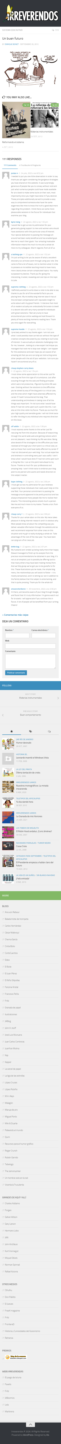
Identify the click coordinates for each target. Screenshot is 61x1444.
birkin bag (15, 547)
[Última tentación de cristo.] (8, 772)
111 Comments (10, 165)
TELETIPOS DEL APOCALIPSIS (28, 798)
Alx (47, 1435)
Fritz (7, 1000)
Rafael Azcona (11, 1271)
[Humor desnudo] (8, 744)
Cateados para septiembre (29, 856)
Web (7, 640)
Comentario (10, 651)
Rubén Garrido (11, 1157)
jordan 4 (14, 173)
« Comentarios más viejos (15, 614)
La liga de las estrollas (15, 1075)
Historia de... (22, 754)
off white (15, 426)
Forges (8, 1210)
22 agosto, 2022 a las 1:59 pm (34, 426)
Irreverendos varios (26, 782)
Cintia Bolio (10, 946)
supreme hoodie (18, 329)
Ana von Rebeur (12, 912)
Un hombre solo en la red (16, 1178)
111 (57, 30)
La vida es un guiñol (25, 875)
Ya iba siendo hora (24, 802)
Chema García (11, 939)
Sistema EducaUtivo (12, 30)
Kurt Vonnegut (11, 1251)
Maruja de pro (11, 1109)
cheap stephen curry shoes (22, 368)
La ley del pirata (24, 769)
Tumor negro (44, 843)
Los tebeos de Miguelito (27, 828)
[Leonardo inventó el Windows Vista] (8, 759)
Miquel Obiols (11, 1258)
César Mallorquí (12, 932)
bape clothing (16, 482)
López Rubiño (11, 1089)
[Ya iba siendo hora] (8, 802)
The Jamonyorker (13, 1171)
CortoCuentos (11, 953)
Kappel (8, 1062)
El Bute (8, 966)
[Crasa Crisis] (8, 845)
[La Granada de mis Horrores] (8, 817)
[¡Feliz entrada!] (8, 879)
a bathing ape (17, 254)
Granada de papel (13, 1007)
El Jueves (9, 1304)
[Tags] (30, 732)
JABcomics (10, 1398)
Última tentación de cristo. (28, 772)
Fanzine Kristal (11, 987)
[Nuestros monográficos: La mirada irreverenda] (8, 787)
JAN (6, 1237)
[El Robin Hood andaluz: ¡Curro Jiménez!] (8, 832)
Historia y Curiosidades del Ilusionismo (22, 1331)
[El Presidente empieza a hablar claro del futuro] (8, 860)
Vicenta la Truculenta (14, 1184)
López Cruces (11, 1082)
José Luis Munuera (13, 1035)
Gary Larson (10, 1224)
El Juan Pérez (11, 973)
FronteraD (9, 1324)
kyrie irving (15, 222)
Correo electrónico (40, 630)
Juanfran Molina (12, 1048)
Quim (7, 1137)
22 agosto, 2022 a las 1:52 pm (35, 222)
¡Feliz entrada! (22, 878)
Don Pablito (10, 1297)
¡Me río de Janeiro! (24, 739)
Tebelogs (9, 1164)
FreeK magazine (12, 1310)
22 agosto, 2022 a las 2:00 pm (37, 482)
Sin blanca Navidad (46, 875)
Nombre (9, 630)
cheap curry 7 (16, 514)
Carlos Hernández (13, 925)
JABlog (8, 1021)
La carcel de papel (13, 1069)
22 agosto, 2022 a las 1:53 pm (40, 287)
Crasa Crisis (21, 846)
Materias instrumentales (41, 131)
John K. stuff (10, 1028)
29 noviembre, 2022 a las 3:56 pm (42, 589)
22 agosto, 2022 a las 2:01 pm (34, 547)
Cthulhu (8, 1290)
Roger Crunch (11, 1150)
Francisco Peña (12, 994)
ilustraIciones (11, 1014)
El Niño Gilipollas (12, 980)
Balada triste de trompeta (16, 919)
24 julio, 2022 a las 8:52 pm (32, 173)
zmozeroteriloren (18, 589)
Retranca (9, 1338)
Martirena (9, 1411)
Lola (7, 1404)
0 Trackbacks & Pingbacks (30, 165)
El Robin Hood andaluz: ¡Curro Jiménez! (34, 831)
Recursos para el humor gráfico (19, 1144)
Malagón (9, 1103)
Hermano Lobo (12, 1230)
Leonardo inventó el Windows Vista (32, 757)
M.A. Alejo (9, 1096)
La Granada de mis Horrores (29, 816)
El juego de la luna (13, 1377)
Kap (6, 1055)
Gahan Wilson (11, 1217)
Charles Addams (12, 1203)
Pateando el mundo (14, 1130)
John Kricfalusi (11, 1244)
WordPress (28, 1435)
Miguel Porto (11, 1116)
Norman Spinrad (12, 1264)
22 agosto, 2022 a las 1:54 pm (25, 371)
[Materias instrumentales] (44, 115)
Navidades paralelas (26, 843)
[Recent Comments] (49, 732)
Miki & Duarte (11, 1123)
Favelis (8, 1384)
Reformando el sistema (13, 142)
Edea (7, 960)
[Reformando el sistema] (16, 120)
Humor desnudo (23, 742)
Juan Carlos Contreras (14, 1041)
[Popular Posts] (11, 732)
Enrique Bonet (12, 44)
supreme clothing (18, 287)
